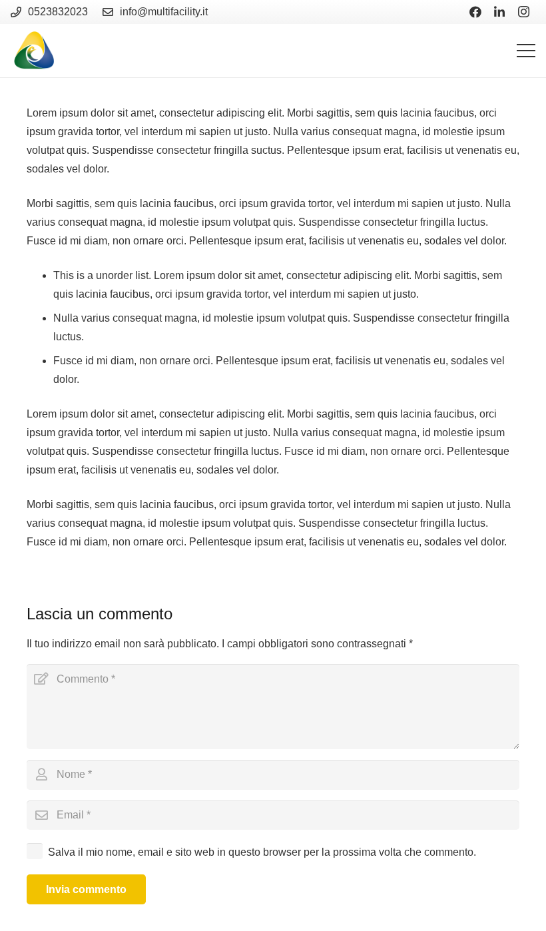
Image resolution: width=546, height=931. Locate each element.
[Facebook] (475, 12)
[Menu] (526, 50)
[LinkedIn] (499, 12)
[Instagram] (523, 12)
